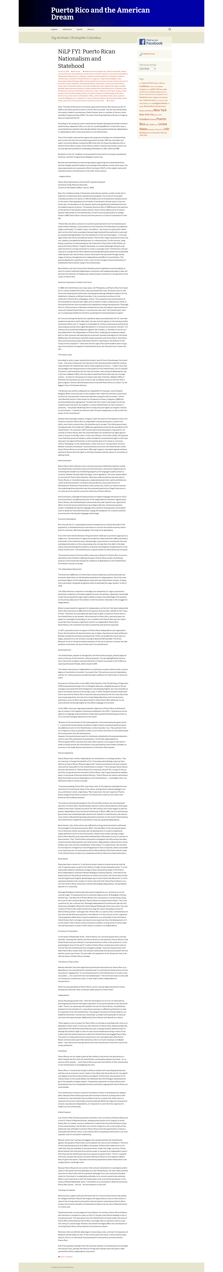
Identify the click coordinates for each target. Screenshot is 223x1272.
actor (140, 83)
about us (90, 29)
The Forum (76, 71)
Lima (84, 86)
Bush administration (71, 76)
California (161, 83)
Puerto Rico (119, 93)
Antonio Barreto (77, 74)
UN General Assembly (114, 98)
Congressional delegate (108, 79)
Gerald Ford (94, 81)
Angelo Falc (102, 71)
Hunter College (153, 97)
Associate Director (115, 74)
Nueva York (158, 115)
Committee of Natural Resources (80, 79)
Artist (150, 83)
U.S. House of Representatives (95, 98)
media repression (71, 88)
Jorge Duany (100, 84)
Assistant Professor (101, 74)
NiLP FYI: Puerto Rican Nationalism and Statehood (86, 58)
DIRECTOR (155, 89)
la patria (79, 29)
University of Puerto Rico (87, 101)
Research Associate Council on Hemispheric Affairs (75, 96)
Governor (102, 81)
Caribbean (82, 76)
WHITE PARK (152, 133)
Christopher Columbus (116, 76)
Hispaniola (75, 84)
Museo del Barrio (146, 110)
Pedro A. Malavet (100, 91)
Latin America (143, 103)
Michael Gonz (96, 88)
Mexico (164, 106)
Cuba (119, 79)
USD (97, 101)
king (166, 100)
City (155, 86)
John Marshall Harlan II (87, 84)
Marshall (61, 88)
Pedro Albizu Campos (113, 91)
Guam (69, 84)
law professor (119, 84)
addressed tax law (90, 71)
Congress (95, 79)
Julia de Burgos (160, 100)
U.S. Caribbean (79, 98)
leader (150, 103)
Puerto (153, 119)
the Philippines (68, 98)
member (88, 88)
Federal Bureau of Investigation (153, 94)
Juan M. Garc (109, 84)
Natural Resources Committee (112, 88)
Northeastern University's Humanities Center (73, 91)
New (124, 88)
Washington (143, 133)
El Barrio (146, 92)
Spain (115, 96)
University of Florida (70, 101)
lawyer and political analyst (72, 86)
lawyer (60, 86)
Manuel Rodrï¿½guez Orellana (115, 86)
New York (160, 110)
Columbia (159, 86)
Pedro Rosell (68, 93)
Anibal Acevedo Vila (113, 71)
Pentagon (77, 93)
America (145, 83)
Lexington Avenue (159, 103)
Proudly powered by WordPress (62, 1267)
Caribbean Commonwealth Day (97, 76)
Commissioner (63, 79)
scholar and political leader (103, 96)
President (91, 93)
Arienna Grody (88, 74)
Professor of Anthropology (104, 93)
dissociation (62, 81)
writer (102, 101)
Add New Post (149, 54)
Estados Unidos (155, 92)
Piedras (84, 93)
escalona (111, 101)
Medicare (81, 88)
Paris (91, 91)
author (156, 83)
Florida (86, 81)
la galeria (54, 29)
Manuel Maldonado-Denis (95, 86)
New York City (146, 114)
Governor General (112, 81)
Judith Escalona (149, 100)
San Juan (150, 124)
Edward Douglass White (75, 81)
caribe (151, 86)
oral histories (67, 29)
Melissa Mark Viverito (152, 106)
